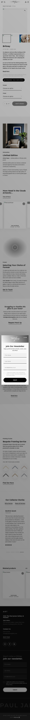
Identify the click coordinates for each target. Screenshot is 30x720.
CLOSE (25, 337)
